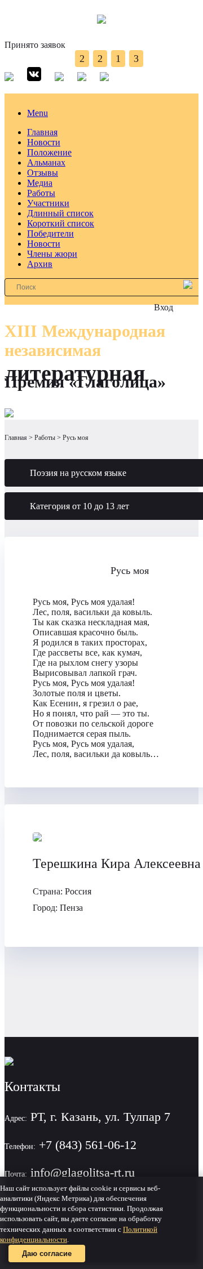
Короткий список (60, 223)
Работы (41, 193)
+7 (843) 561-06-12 (87, 1145)
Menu (37, 113)
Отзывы (42, 172)
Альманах (46, 162)
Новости (43, 142)
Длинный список (60, 213)
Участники (48, 203)
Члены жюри (52, 254)
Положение (49, 152)
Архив (39, 264)
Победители (50, 233)
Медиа (39, 183)
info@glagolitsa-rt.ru (82, 1172)
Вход (163, 307)
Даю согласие (47, 1253)
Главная (42, 132)
